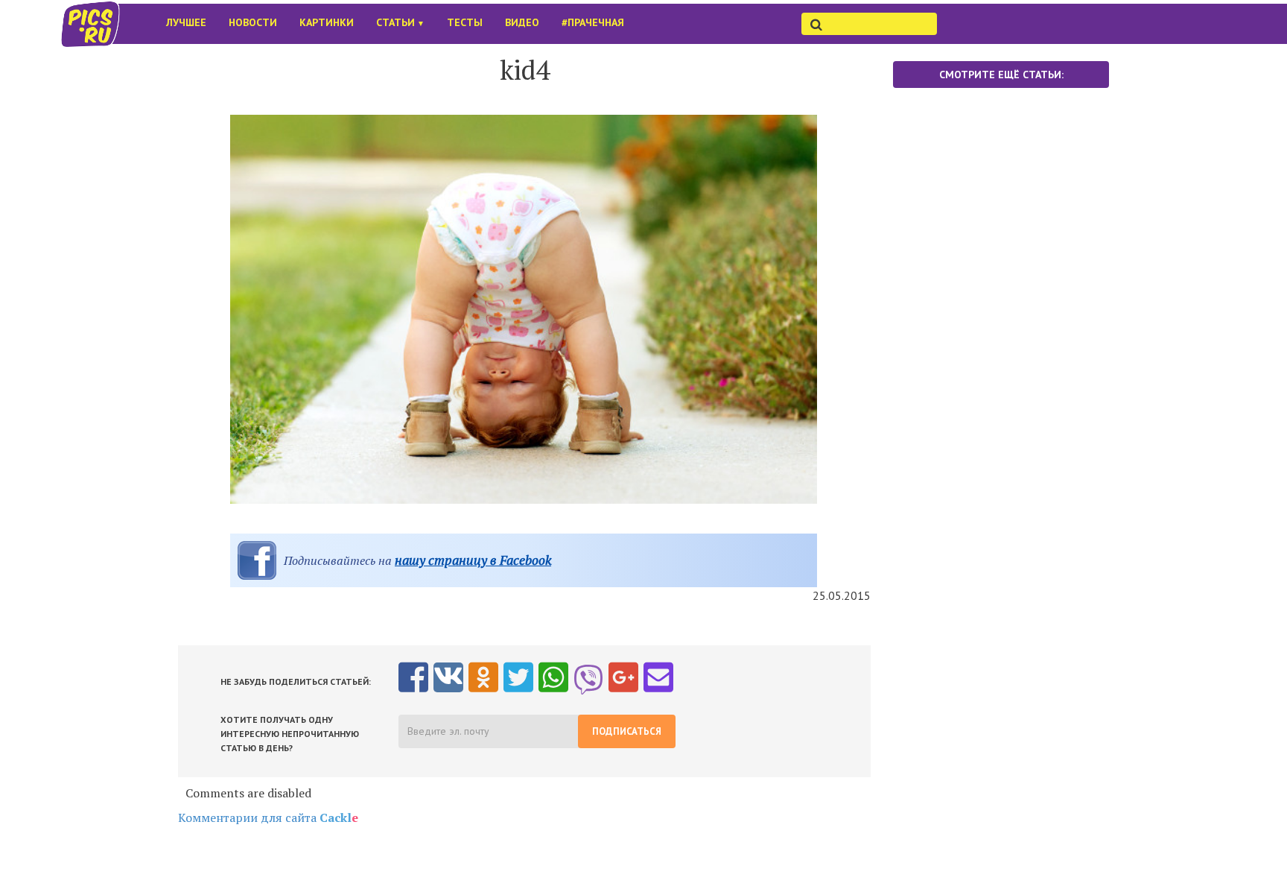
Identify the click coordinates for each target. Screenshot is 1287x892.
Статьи (400, 22)
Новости (253, 22)
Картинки (326, 22)
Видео (522, 22)
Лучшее (186, 22)
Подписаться (626, 731)
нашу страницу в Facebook (473, 560)
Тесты (465, 22)
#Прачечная (593, 22)
